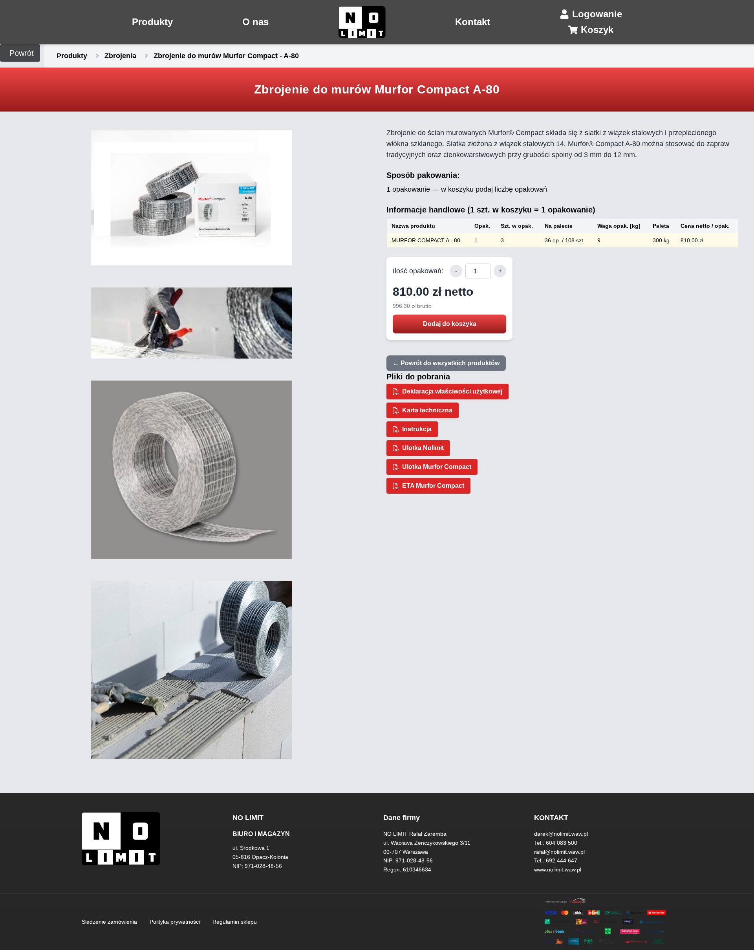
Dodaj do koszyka (449, 323)
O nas (255, 21)
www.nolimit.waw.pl (557, 869)
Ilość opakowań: (418, 271)
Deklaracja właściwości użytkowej (452, 391)
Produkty (152, 21)
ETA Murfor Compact (433, 485)
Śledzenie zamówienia (109, 922)
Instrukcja (417, 429)
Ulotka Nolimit (423, 448)
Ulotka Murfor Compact (436, 466)
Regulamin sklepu (234, 922)
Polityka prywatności (175, 922)
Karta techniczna (427, 410)
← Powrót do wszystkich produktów (446, 363)
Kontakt (472, 21)
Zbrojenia (120, 56)
